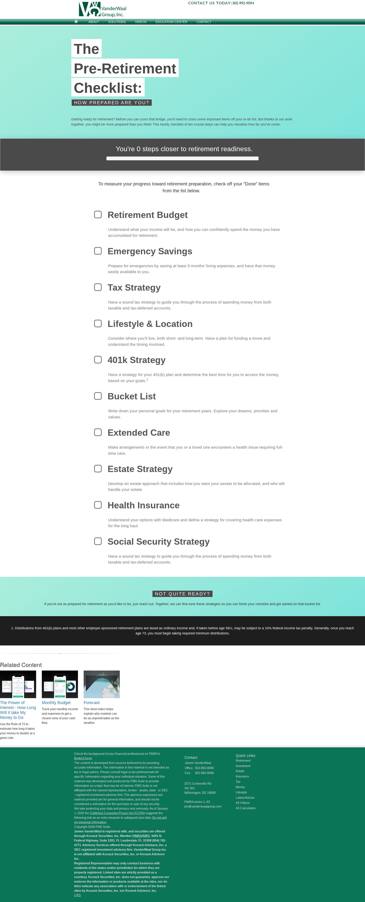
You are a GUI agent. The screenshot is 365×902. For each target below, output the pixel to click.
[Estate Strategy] (98, 468)
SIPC (146, 836)
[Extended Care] (98, 432)
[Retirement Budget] (98, 214)
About (93, 22)
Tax (238, 781)
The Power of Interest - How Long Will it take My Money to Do (18, 710)
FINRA (137, 836)
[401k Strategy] (98, 359)
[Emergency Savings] (98, 251)
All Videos (243, 802)
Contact (204, 22)
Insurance (242, 776)
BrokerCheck (83, 758)
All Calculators (246, 808)
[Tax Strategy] (98, 287)
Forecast (92, 702)
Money (240, 787)
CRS (77, 895)
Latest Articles (245, 797)
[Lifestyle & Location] (98, 323)
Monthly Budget (56, 702)
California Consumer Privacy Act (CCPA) (117, 813)
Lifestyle (241, 792)
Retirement (243, 760)
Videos (141, 22)
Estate (240, 771)
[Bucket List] (98, 396)
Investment (243, 766)
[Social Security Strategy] (98, 541)
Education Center (171, 22)
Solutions (117, 22)
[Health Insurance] (98, 505)
